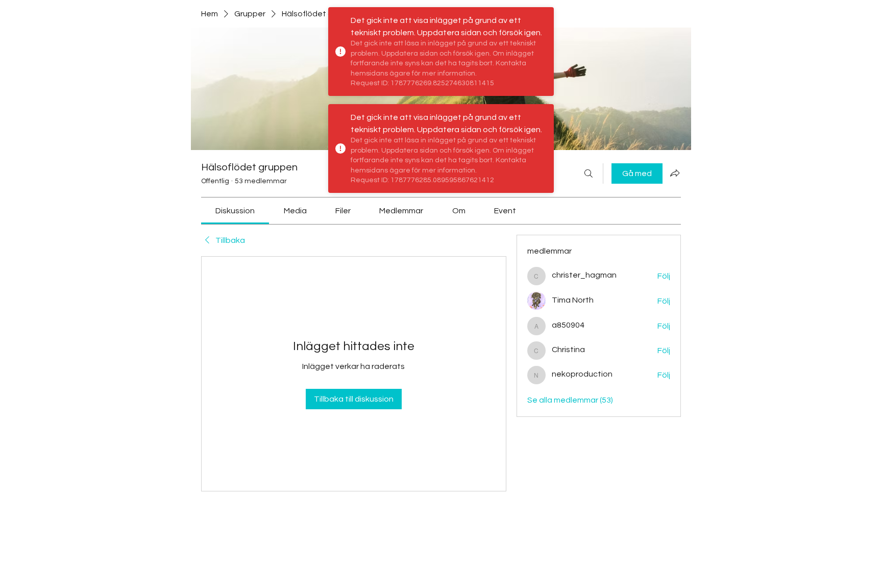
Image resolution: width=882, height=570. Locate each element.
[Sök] (588, 173)
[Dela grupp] (675, 173)
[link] (235, 211)
